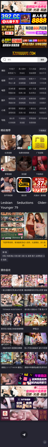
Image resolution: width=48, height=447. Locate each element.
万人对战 (32, 69)
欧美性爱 (42, 88)
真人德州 (22, 69)
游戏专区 (42, 69)
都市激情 (11, 108)
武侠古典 (42, 108)
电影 (3, 90)
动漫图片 (42, 98)
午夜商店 (22, 118)
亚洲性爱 (11, 88)
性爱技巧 (42, 112)
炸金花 (22, 73)
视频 (3, 80)
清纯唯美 (22, 103)
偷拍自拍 (22, 88)
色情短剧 (32, 122)
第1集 (4, 252)
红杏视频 (11, 122)
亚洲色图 (22, 98)
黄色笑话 (32, 112)
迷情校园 (11, 112)
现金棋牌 (32, 73)
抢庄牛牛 (42, 73)
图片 (3, 100)
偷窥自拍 (11, 98)
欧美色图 (32, 98)
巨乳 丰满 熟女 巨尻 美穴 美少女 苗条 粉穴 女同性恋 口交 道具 (23, 258)
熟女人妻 (11, 83)
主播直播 (32, 83)
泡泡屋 (22, 122)
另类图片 (42, 103)
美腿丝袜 (11, 103)
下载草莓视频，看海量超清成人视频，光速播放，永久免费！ (24, 244)
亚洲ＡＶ (11, 79)
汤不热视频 (43, 118)
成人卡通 (32, 88)
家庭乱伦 (22, 108)
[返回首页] (44, 442)
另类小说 (22, 112)
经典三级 (22, 93)
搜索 (42, 59)
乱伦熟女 (32, 93)
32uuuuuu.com (24, 53)
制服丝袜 (11, 93)
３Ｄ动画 (42, 79)
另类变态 (42, 93)
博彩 (3, 70)
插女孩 (12, 118)
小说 (3, 110)
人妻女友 (32, 108)
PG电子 (12, 69)
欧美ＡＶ (32, 79)
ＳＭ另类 (42, 83)
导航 (3, 120)
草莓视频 (32, 118)
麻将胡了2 (12, 73)
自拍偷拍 (22, 79)
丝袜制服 (22, 83)
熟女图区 (32, 103)
